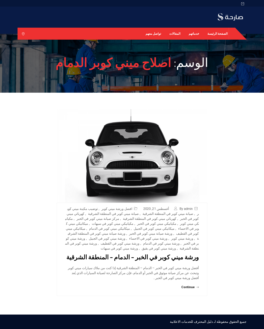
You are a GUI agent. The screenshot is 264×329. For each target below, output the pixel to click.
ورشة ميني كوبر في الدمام (161, 243)
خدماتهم (194, 34)
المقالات (174, 34)
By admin (186, 209)
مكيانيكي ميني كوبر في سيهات (112, 224)
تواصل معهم (153, 34)
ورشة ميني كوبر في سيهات (119, 248)
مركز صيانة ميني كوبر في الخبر (98, 219)
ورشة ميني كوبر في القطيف (120, 243)
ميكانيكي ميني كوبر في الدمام (109, 229)
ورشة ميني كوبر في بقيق (159, 248)
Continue (188, 287)
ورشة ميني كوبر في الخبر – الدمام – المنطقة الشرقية (132, 257)
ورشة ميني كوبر (182, 238)
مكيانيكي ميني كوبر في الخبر (156, 224)
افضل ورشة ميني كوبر (116, 209)
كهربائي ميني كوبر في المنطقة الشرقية (149, 219)
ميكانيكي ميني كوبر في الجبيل (154, 229)
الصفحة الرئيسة (217, 34)
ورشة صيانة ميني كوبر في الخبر (150, 234)
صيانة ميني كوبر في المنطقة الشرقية (168, 214)
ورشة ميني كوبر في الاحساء (148, 238)
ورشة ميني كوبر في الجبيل (107, 238)
